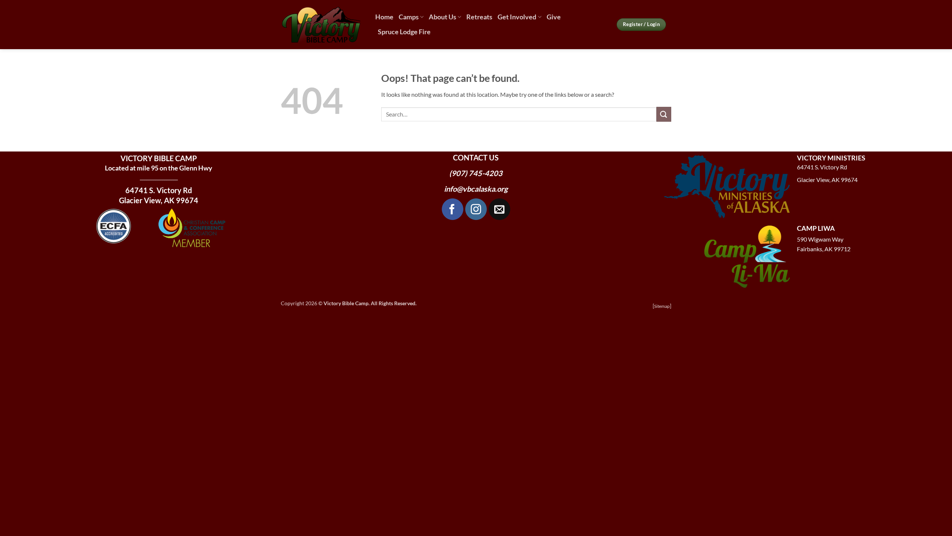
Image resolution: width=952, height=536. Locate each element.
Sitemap (662, 306)
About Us (442, 17)
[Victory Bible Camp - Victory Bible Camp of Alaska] (322, 24)
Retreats (479, 17)
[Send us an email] (499, 209)
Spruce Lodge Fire (404, 32)
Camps (409, 17)
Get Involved (517, 17)
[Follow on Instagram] (476, 209)
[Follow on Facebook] (452, 209)
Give (554, 17)
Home (384, 17)
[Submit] (663, 114)
